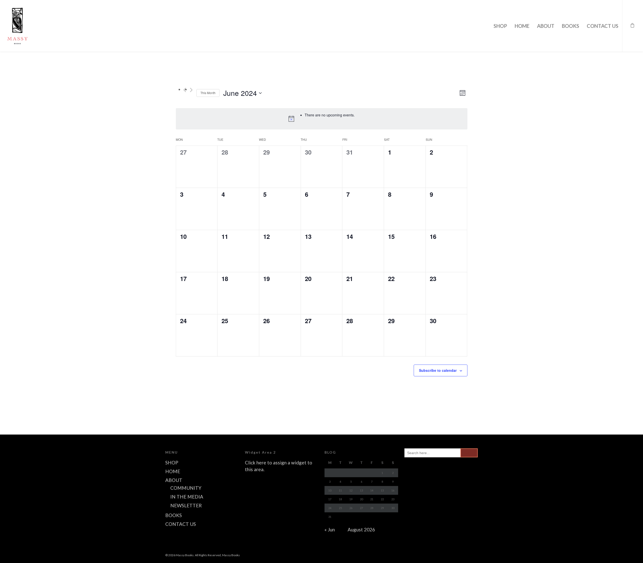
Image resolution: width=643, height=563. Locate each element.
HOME (522, 26)
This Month (208, 93)
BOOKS (570, 26)
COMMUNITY (185, 488)
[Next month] (191, 90)
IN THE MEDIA (186, 497)
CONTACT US (602, 26)
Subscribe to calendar (438, 370)
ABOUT (545, 26)
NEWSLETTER (186, 505)
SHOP (500, 26)
